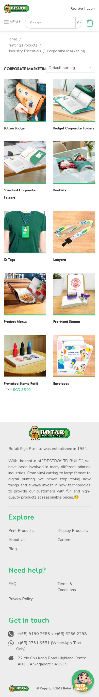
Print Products (21, 530)
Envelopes (61, 383)
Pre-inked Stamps (66, 321)
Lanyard (59, 259)
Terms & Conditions (67, 587)
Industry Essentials (25, 51)
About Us (17, 540)
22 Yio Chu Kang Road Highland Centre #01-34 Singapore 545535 (52, 661)
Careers (64, 540)
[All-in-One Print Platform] (16, 11)
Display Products (73, 530)
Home (11, 39)
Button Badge (14, 128)
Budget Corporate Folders (73, 128)
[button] (12, 22)
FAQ (12, 584)
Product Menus (15, 321)
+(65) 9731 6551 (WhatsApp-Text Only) (48, 646)
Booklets (59, 190)
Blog (12, 549)
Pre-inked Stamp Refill (21, 383)
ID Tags (9, 259)
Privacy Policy (20, 599)
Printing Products (22, 45)
